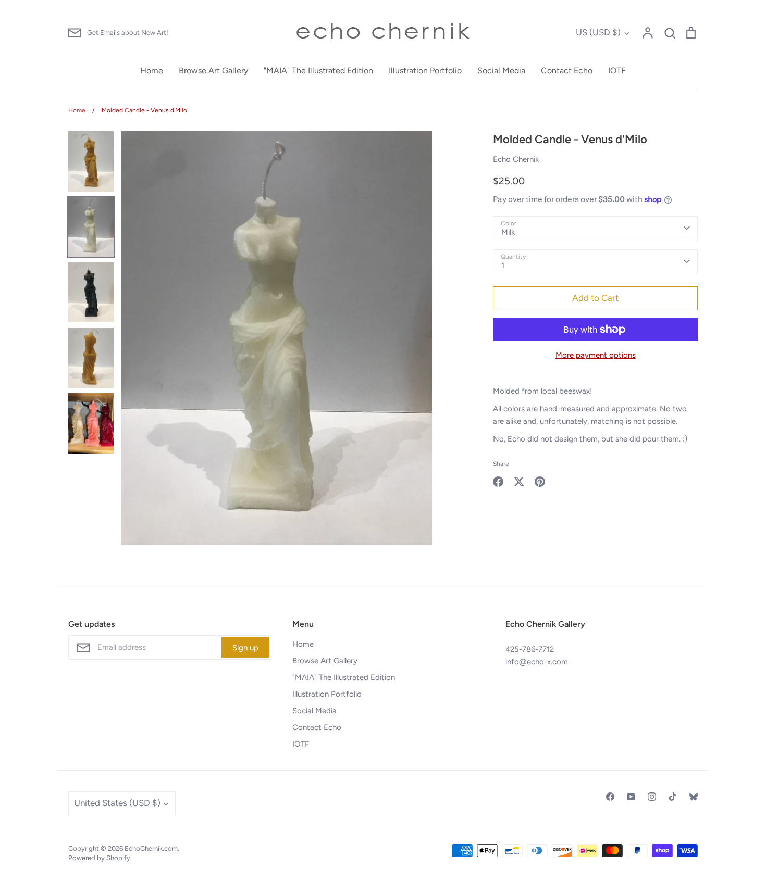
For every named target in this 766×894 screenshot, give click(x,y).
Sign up (245, 647)
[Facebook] (610, 796)
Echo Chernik (516, 159)
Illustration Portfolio (425, 70)
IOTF (617, 70)
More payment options (595, 355)
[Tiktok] (672, 796)
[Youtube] (631, 796)
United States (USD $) (117, 803)
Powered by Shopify (99, 858)
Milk (508, 232)
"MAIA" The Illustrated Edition (318, 70)
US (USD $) (598, 32)
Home (151, 70)
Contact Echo (566, 70)
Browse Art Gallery (213, 70)
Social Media (501, 70)
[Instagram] (651, 796)
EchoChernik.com (151, 848)
